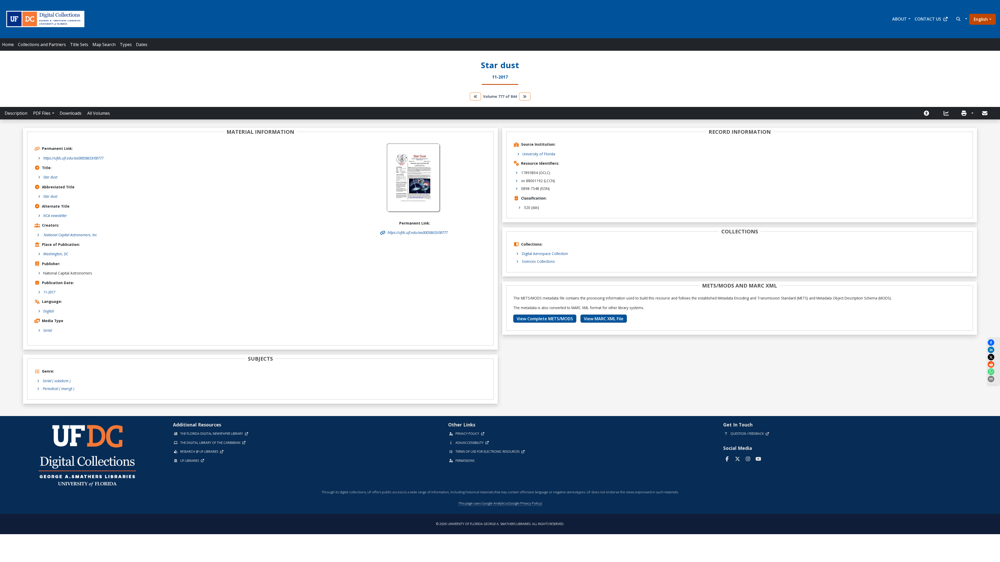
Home (8, 44)
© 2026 (500, 524)
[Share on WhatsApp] (993, 371)
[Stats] (948, 113)
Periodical (58, 388)
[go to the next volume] (524, 96)
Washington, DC (55, 253)
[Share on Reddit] (993, 364)
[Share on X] (993, 357)
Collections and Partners (42, 44)
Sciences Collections (538, 261)
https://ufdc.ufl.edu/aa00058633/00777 (73, 158)
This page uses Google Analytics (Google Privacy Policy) (500, 503)
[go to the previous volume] (475, 96)
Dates (141, 44)
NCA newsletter (55, 215)
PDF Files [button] (42, 113)
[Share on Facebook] (993, 342)
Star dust (50, 177)
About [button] (899, 19)
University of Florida (538, 153)
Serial (47, 330)
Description (16, 113)
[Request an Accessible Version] (928, 113)
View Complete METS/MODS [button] (545, 319)
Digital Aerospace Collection (545, 253)
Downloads (71, 113)
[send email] (993, 379)
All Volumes (98, 113)
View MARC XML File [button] (603, 319)
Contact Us (928, 19)
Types (126, 44)
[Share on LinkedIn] (993, 350)
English (981, 19)
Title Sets (79, 44)
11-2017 (49, 292)
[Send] (985, 113)
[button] (961, 19)
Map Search (104, 44)
